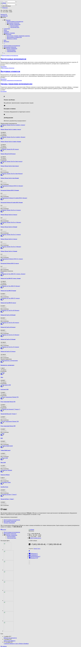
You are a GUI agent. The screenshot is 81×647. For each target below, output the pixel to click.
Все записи (4, 646)
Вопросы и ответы (12, 38)
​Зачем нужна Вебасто (9, 640)
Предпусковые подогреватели (15, 21)
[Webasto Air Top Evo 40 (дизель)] (40, 322)
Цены (5, 30)
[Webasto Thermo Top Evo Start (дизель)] (40, 161)
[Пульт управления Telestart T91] (40, 397)
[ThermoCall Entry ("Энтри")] (40, 494)
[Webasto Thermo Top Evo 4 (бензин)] (40, 222)
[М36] (40, 433)
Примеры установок (9, 33)
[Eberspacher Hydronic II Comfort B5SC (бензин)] (40, 198)
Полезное (8, 34)
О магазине (7, 28)
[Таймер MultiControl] (40, 446)
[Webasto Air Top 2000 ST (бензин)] (40, 286)
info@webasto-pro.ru (35, 538)
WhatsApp (5, 7)
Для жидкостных (14, 27)
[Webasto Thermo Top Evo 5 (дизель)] (40, 234)
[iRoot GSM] (40, 458)
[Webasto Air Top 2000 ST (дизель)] (40, 298)
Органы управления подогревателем (16, 84)
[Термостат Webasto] (40, 470)
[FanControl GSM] (40, 385)
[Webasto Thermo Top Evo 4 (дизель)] (40, 210)
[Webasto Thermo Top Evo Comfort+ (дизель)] (40, 125)
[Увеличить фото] (1, 126)
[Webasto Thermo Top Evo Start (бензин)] (40, 173)
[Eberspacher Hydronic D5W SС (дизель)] (40, 259)
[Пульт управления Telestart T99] (40, 421)
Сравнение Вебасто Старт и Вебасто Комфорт (16, 643)
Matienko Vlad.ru (37, 548)
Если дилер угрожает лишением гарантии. (18, 35)
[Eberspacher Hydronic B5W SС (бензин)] (40, 186)
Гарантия (6, 31)
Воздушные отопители (13, 23)
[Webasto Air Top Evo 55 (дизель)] (40, 347)
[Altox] (40, 372)
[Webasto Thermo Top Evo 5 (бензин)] (40, 246)
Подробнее (4, 66)
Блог (5, 40)
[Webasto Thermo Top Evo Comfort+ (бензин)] (40, 137)
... (4, 43)
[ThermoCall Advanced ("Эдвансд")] (40, 409)
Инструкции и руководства (14, 37)
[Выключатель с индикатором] (40, 360)
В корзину (3, 134)
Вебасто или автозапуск (10, 638)
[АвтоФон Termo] (40, 482)
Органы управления (14, 24)
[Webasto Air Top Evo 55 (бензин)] (40, 335)
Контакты (6, 41)
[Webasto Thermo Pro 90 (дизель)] (40, 149)
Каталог (8, 20)
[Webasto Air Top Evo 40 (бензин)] (40, 310)
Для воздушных (14, 25)
